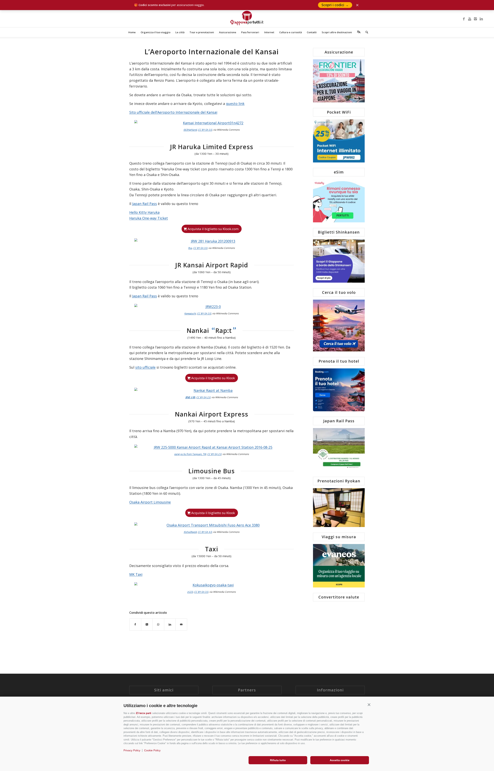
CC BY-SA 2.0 (203, 397)
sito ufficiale (145, 367)
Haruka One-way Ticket (148, 218)
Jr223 (190, 591)
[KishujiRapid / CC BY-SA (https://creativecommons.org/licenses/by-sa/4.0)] (211, 525)
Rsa (190, 248)
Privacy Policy (132, 750)
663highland (190, 129)
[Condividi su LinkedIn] (170, 624)
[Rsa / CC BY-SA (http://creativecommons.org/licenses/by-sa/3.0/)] (211, 241)
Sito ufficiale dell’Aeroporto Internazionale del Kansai (173, 112)
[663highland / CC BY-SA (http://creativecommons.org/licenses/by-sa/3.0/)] (211, 123)
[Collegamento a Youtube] (470, 19)
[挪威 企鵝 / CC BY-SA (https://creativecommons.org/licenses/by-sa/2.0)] (211, 390)
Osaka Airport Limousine (150, 502)
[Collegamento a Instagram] (475, 19)
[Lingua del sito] (358, 32)
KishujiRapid (190, 532)
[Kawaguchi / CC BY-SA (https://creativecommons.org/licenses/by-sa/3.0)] (211, 307)
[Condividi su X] (147, 624)
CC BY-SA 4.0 (205, 532)
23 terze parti (143, 713)
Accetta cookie (339, 760)
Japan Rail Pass (144, 203)
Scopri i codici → (335, 5)
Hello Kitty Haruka (144, 212)
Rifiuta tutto (278, 760)
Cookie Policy (152, 750)
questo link (235, 103)
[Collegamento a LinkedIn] (481, 19)
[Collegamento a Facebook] (464, 19)
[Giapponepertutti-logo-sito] (247, 18)
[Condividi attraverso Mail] (181, 624)
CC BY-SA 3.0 (205, 129)
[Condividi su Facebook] (135, 624)
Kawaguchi (190, 313)
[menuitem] (132, 32)
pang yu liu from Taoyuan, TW (190, 454)
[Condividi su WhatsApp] (158, 624)
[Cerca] (365, 32)
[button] (368, 704)
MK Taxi (135, 574)
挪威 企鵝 (190, 397)
